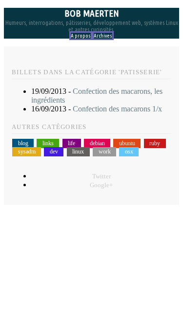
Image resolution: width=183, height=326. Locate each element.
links (48, 144)
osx (129, 152)
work (105, 152)
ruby (154, 144)
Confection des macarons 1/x (117, 109)
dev (54, 152)
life (71, 144)
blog (23, 144)
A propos (81, 36)
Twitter (101, 176)
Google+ (101, 185)
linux (78, 152)
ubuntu (127, 144)
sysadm (27, 152)
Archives (103, 36)
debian (97, 144)
